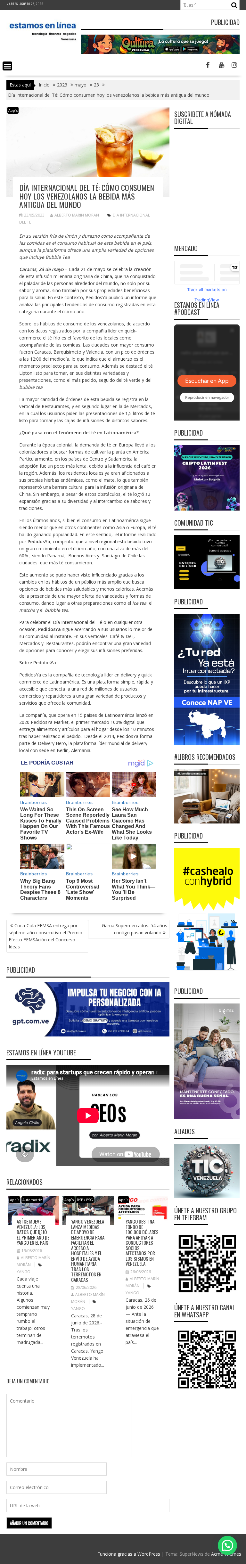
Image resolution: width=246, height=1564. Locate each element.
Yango (23, 1271)
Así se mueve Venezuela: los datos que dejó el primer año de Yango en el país (33, 1232)
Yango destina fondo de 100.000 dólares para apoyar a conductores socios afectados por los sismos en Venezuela (142, 1242)
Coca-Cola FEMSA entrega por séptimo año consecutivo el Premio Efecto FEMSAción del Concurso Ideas (45, 936)
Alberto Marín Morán (76, 215)
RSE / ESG (85, 1199)
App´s (13, 110)
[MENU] (7, 65)
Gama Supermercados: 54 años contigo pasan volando (134, 929)
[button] (227, 1545)
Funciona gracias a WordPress (128, 1554)
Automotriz (32, 1199)
